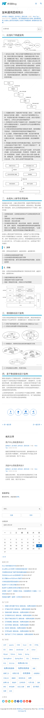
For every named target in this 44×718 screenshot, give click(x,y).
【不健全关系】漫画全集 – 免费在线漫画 (17, 609)
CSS (18, 645)
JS (27, 650)
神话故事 (11, 686)
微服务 (14, 678)
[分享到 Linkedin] (15, 701)
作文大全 (11, 663)
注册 (11, 515)
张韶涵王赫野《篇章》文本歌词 (12, 597)
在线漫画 (26, 673)
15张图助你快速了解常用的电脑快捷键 (14, 572)
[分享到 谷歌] (24, 701)
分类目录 (5, 521)
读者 (4, 691)
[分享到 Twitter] (21, 701)
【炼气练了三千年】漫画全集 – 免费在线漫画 (18, 634)
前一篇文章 (6, 424)
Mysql (5, 654)
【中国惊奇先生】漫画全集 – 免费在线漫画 (18, 615)
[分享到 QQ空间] (12, 701)
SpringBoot (7, 658)
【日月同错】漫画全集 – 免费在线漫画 (16, 625)
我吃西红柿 (22, 678)
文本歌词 (22, 682)
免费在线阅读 (23, 668)
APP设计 (5, 16)
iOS (4, 650)
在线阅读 (36, 673)
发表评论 (14, 18)
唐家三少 (6, 673)
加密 (34, 668)
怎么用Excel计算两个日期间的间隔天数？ (15, 569)
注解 (38, 682)
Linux (33, 650)
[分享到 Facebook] (18, 701)
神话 (4, 686)
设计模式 (14, 445)
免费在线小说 (23, 663)
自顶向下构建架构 (25, 20)
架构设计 (8, 445)
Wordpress (35, 658)
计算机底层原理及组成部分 (10, 581)
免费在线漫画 (9, 668)
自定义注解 (20, 686)
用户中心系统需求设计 (15, 442)
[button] (41, 3)
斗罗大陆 (31, 682)
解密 (28, 686)
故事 (30, 678)
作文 (4, 663)
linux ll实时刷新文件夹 (9, 566)
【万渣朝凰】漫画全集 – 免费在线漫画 (16, 622)
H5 (30, 645)
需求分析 (24, 16)
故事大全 (6, 682)
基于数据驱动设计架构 (26, 18)
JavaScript (19, 650)
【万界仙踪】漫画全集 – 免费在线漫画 (16, 631)
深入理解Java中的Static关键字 (12, 578)
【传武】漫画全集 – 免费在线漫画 (15, 628)
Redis (20, 654)
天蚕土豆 (6, 678)
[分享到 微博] (6, 701)
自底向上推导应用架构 (11, 20)
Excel (24, 645)
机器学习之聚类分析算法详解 (11, 588)
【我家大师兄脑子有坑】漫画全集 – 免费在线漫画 (20, 606)
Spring (27, 654)
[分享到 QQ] (3, 701)
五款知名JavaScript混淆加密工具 (12, 575)
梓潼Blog (11, 3)
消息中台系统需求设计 (15, 465)
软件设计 (18, 16)
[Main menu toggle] (36, 3)
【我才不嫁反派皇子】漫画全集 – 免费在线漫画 (19, 618)
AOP (4, 645)
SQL (27, 658)
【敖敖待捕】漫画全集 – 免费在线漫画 (16, 612)
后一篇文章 (37, 424)
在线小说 (15, 673)
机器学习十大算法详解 (9, 585)
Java (11, 650)
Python (13, 654)
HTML (37, 645)
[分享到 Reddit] (27, 701)
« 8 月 (4, 557)
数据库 (14, 682)
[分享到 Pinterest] (30, 701)
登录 (17, 497)
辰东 (10, 691)
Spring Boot (19, 658)
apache (11, 645)
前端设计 (11, 16)
